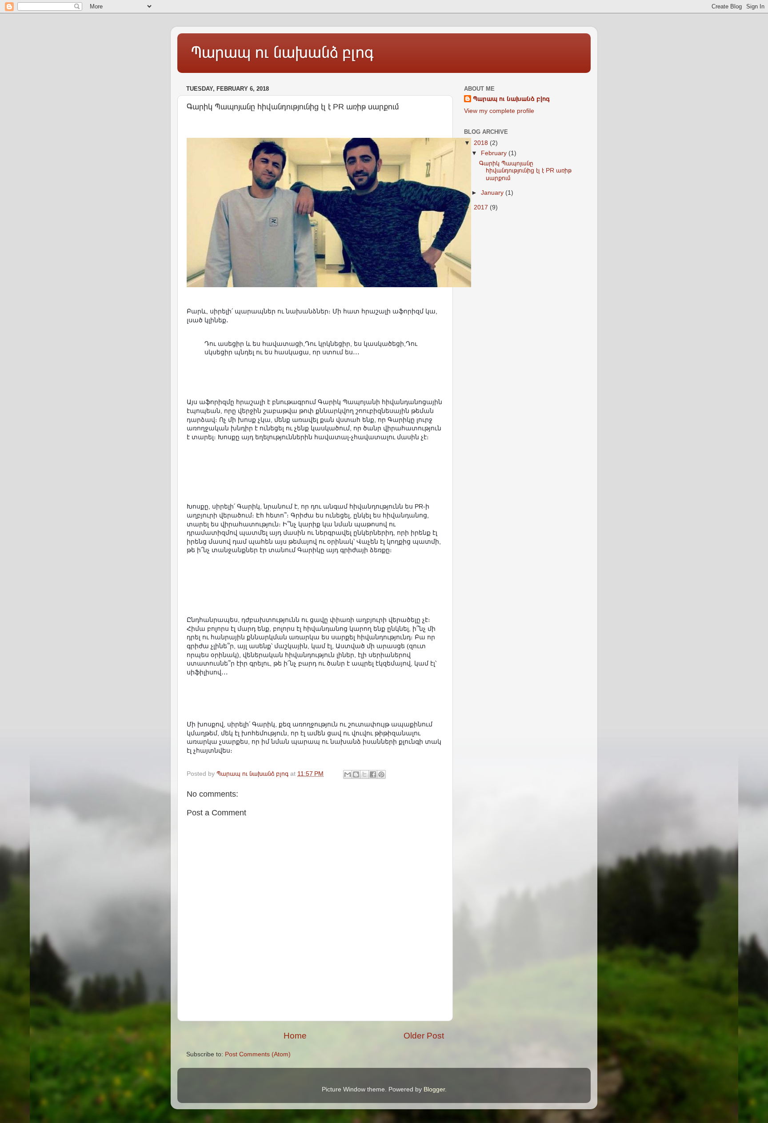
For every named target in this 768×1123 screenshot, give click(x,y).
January (493, 192)
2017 (482, 207)
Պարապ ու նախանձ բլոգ (282, 52)
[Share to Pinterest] (381, 774)
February (494, 153)
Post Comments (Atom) (258, 1054)
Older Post (424, 1035)
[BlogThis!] (356, 774)
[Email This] (347, 774)
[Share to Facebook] (372, 774)
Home (295, 1035)
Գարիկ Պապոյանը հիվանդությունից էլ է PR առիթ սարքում (525, 170)
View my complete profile (499, 111)
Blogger (434, 1089)
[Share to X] (364, 774)
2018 (482, 143)
